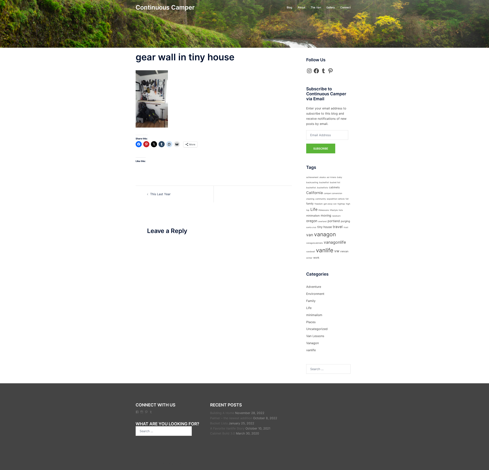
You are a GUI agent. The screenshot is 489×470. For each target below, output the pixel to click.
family (310, 203)
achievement (312, 177)
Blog (289, 7)
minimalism (313, 215)
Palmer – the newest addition (231, 418)
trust (346, 227)
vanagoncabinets (314, 243)
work (316, 257)
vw (336, 251)
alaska (322, 177)
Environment (315, 294)
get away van (330, 204)
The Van (316, 7)
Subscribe (320, 148)
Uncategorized (317, 329)
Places (311, 322)
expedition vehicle (336, 199)
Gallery (330, 7)
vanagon (325, 234)
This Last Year (160, 194)
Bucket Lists (219, 423)
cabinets (334, 187)
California (314, 193)
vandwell (310, 251)
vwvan (344, 251)
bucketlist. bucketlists (317, 187)
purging (345, 221)
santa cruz (311, 227)
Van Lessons (315, 336)
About (301, 7)
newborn (336, 216)
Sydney (214, 463)
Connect (345, 7)
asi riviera (331, 177)
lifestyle (334, 210)
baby (339, 177)
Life (313, 209)
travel (338, 227)
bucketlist (324, 182)
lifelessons (323, 210)
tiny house (324, 227)
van (309, 234)
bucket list (335, 182)
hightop (341, 204)
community (320, 199)
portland (334, 221)
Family (311, 301)
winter (309, 258)
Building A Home (222, 413)
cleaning (310, 199)
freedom (319, 204)
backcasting (312, 182)
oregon (311, 221)
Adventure (313, 287)
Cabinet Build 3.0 (222, 433)
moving (326, 215)
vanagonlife (335, 242)
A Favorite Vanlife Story (227, 428)
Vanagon (312, 343)
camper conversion (333, 193)
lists (341, 210)
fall (347, 199)
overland (322, 221)
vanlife (324, 250)
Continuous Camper (165, 7)
